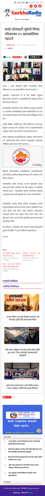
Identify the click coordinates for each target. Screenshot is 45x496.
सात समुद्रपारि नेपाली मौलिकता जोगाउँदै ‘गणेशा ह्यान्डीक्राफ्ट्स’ (22, 474)
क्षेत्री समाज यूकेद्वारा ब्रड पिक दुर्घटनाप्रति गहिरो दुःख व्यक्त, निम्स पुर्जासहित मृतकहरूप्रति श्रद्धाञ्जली (22, 352)
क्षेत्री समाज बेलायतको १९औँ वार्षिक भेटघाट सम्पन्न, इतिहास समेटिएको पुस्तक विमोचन (22, 387)
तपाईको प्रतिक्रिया (10, 281)
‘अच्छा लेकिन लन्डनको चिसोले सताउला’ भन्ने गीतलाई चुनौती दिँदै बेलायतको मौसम (22, 318)
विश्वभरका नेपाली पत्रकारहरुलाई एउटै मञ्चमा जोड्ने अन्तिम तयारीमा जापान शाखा (25, 458)
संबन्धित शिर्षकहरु (11, 286)
